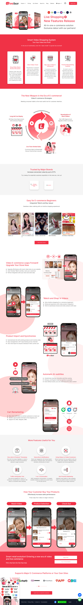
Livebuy (12, 3)
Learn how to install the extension (41, 592)
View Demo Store (41, 242)
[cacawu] (49, 186)
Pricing (29, 3)
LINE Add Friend (62, 602)
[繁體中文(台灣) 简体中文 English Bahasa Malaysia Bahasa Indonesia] (72, 602)
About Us (42, 3)
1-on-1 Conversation (65, 561)
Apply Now (73, 3)
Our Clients (35, 3)
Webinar (52, 3)
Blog (47, 3)
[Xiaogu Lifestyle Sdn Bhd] (34, 186)
